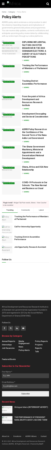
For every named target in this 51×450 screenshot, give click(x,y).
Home (4, 12)
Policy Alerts (21, 12)
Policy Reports (41, 341)
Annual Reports (8, 341)
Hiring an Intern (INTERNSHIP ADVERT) (31, 407)
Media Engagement (24, 342)
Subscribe (25, 394)
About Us (5, 436)
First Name (7, 372)
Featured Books (9, 359)
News (21, 347)
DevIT (41, 444)
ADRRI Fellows (30, 436)
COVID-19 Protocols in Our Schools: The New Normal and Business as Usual (34, 185)
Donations (17, 436)
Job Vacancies (8, 348)
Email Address (8, 382)
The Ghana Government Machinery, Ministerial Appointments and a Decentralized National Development (33, 152)
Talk (37, 351)
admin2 (26, 60)
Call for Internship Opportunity (27, 227)
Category (11, 12)
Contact (44, 436)
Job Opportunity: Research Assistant (30, 247)
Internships (7, 345)
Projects (39, 345)
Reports (38, 348)
